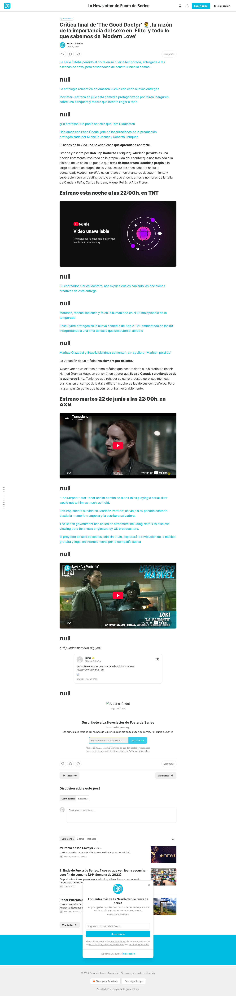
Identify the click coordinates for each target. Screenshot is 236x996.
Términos (126, 973)
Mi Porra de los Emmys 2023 (81, 848)
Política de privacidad (139, 944)
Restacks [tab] (82, 798)
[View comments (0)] (70, 54)
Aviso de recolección (144, 973)
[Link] (55, 79)
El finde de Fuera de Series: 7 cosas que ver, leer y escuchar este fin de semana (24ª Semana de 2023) (103, 873)
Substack (101, 989)
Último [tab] (80, 838)
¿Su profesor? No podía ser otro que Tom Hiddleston (97, 124)
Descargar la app (134, 981)
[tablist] (74, 798)
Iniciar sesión (222, 5)
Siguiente (163, 775)
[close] (148, 885)
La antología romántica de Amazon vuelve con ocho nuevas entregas (109, 89)
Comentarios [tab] (68, 798)
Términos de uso (118, 941)
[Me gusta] (63, 54)
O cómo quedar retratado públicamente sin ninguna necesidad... (95, 852)
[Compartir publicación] (187, 6)
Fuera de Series (75, 43)
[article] (118, 854)
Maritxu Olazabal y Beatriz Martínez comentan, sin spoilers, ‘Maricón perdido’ (115, 352)
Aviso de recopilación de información (106, 944)
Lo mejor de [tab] (67, 838)
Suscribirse (201, 5)
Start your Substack (107, 981)
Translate (66, 18)
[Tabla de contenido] (3, 498)
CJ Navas (82, 856)
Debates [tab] (91, 838)
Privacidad (113, 973)
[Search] (180, 6)
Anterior (72, 775)
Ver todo (67, 925)
